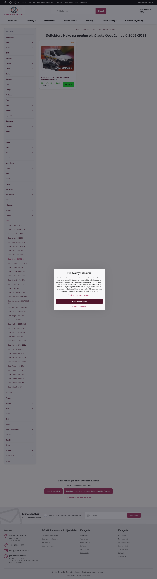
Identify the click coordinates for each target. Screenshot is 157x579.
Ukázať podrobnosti (79, 307)
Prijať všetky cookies (79, 301)
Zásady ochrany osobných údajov (79, 295)
